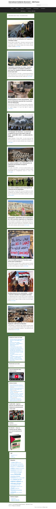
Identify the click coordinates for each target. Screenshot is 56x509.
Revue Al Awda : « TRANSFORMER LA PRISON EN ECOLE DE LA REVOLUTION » (16, 344)
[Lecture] (10, 379)
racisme (21, 486)
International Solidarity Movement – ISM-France (24, 2)
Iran (17, 477)
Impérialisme (13, 477)
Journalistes (20, 477)
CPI (16, 469)
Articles (17, 8)
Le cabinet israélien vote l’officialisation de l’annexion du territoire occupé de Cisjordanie (20, 164)
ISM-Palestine (23, 11)
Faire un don (13, 457)
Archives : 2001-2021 (31, 11)
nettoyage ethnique (15, 483)
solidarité (13, 492)
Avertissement (13, 498)
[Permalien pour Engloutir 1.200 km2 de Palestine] (20, 314)
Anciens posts (9, 334)
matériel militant (15, 481)
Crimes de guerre (19, 469)
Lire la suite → (18, 46)
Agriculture (19, 462)
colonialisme (17, 468)
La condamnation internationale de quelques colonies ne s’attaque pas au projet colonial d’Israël (16, 399)
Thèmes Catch (45, 507)
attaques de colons (16, 465)
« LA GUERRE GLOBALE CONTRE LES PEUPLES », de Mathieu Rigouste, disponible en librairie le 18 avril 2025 (16, 357)
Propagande (18, 486)
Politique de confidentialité (15, 500)
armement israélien (13, 463)
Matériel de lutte (17, 479)
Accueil (12, 8)
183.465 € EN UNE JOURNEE (15, 342)
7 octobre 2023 (14, 462)
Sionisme (19, 490)
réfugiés (12, 488)
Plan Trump (18, 484)
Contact (12, 456)
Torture (17, 492)
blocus (16, 466)
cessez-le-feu (20, 466)
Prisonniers (13, 486)
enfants (15, 472)
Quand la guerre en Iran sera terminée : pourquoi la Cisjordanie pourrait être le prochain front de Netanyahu (20, 101)
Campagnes (43, 8)
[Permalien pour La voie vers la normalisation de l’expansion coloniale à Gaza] (20, 29)
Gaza (17, 472)
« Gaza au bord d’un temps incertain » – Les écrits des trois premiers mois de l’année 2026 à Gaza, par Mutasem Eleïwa (16, 347)
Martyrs (11, 479)
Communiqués (35, 8)
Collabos (12, 468)
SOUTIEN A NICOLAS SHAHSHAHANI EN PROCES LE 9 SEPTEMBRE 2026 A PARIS (17, 340)
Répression (17, 488)
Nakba (22, 481)
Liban (23, 477)
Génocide (17, 474)
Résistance (13, 490)
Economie (11, 472)
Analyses (22, 8)
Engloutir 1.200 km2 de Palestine (17, 323)
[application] (16, 376)
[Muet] (20, 379)
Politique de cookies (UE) (15, 499)
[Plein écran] (22, 379)
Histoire (18, 476)
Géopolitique (13, 476)
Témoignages (28, 8)
